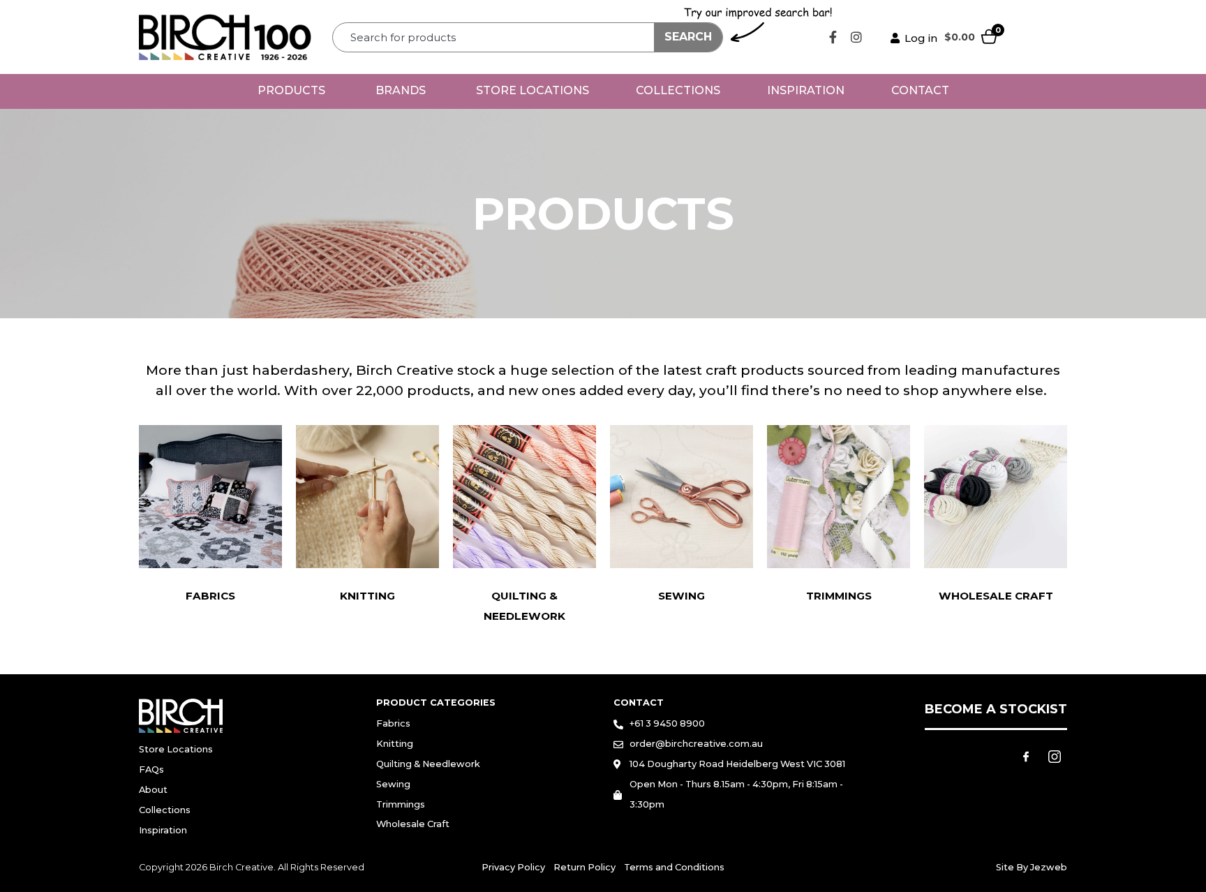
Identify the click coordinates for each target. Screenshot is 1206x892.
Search (688, 36)
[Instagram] (856, 37)
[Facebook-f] (833, 37)
